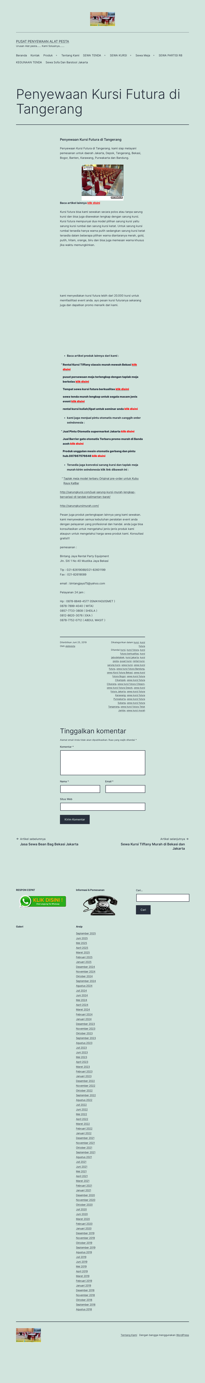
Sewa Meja (143, 55)
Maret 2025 (83, 941)
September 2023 (86, 1026)
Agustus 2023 (84, 1031)
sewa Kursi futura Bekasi (120, 661)
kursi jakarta (132, 646)
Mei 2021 (81, 1160)
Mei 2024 (81, 988)
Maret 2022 (83, 1112)
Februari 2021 (84, 1174)
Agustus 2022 (84, 1088)
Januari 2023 (83, 1065)
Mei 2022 (81, 1103)
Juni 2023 (82, 1041)
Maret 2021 (82, 1169)
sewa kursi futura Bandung (130, 657)
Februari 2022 (84, 1117)
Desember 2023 (85, 1012)
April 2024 (82, 993)
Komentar (67, 735)
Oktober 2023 (84, 1022)
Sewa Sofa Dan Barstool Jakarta (67, 62)
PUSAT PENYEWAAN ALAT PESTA (42, 41)
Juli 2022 (81, 1093)
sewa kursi (127, 653)
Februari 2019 (84, 1269)
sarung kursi (113, 653)
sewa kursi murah (136, 699)
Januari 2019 (83, 1274)
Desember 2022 (85, 1069)
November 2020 (85, 1188)
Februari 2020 (84, 1212)
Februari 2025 (84, 946)
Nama (64, 770)
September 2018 (85, 1293)
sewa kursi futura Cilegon (131, 672)
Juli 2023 (81, 1036)
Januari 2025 (83, 950)
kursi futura (133, 638)
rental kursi (138, 650)
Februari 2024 (84, 1003)
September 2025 (86, 922)
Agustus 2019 (84, 1241)
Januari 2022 (83, 1122)
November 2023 (85, 1017)
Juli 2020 (81, 1198)
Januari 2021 (83, 1179)
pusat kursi (126, 650)
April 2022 (82, 1107)
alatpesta (70, 635)
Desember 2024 (85, 955)
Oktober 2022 (84, 1079)
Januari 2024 (84, 1008)
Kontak (35, 55)
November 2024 (85, 960)
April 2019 (82, 1260)
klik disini (93, 203)
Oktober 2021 (84, 1136)
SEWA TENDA (92, 55)
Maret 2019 (82, 1264)
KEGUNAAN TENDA (29, 62)
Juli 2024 (81, 979)
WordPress (182, 1323)
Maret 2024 (83, 998)
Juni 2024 (82, 984)
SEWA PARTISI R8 (170, 55)
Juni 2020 (82, 1203)
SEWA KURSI (118, 55)
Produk (48, 55)
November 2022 (85, 1074)
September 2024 (86, 969)
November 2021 (85, 1131)
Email (109, 770)
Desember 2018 (85, 1279)
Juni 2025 (82, 927)
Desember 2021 (85, 1126)
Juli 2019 (81, 1245)
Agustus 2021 (84, 1145)
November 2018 (85, 1284)
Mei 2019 (81, 1255)
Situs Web (66, 787)
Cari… (139, 879)
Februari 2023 (84, 1060)
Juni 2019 (81, 1250)
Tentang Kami (70, 55)
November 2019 (85, 1226)
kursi (136, 631)
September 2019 (85, 1236)
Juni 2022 (82, 1098)
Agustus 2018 (84, 1298)
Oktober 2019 (84, 1231)
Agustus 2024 (84, 974)
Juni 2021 (81, 1155)
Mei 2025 (81, 931)
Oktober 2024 (84, 965)
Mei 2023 (81, 1046)
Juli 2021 (81, 1150)
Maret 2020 (83, 1207)
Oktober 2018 (84, 1288)
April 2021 (82, 1165)
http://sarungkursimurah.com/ (79, 494)
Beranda (21, 55)
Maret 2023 (83, 1055)
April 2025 (82, 936)
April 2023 (82, 1050)
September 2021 (85, 1141)
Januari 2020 (83, 1217)
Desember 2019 (85, 1222)
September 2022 (86, 1084)
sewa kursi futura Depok (120, 676)
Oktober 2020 (84, 1193)
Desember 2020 (85, 1184)
